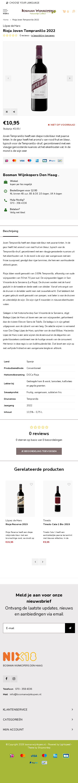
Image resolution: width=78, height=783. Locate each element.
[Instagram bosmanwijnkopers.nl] (13, 678)
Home (5, 19)
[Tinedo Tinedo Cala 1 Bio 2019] (57, 499)
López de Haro (11, 26)
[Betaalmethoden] (6, 160)
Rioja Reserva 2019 (17, 524)
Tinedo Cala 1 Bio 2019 (56, 524)
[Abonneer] (70, 628)
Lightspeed (65, 744)
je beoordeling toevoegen (43, 35)
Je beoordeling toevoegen (38, 451)
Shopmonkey (44, 747)
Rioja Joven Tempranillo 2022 (25, 19)
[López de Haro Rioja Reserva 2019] (20, 499)
